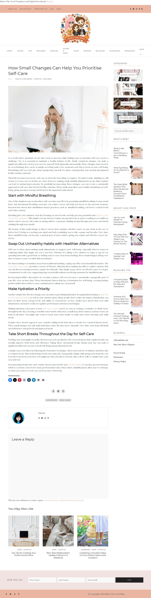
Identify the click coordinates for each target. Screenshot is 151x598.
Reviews (87, 51)
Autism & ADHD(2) (128, 118)
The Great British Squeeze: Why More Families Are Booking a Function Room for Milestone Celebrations (121, 191)
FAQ (52, 9)
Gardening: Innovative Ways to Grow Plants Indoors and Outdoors (93, 555)
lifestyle (51, 400)
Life (30, 51)
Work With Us (40, 9)
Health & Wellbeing (23, 79)
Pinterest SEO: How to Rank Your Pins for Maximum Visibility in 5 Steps (121, 300)
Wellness (41, 51)
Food (76, 51)
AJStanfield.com (121, 340)
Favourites (115, 51)
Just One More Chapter (124, 344)
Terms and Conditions (135, 594)
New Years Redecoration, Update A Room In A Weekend (58, 555)
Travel (20, 51)
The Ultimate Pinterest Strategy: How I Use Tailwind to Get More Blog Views (121, 318)
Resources (130, 51)
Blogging (100, 51)
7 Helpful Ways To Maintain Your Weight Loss (121, 256)
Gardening (85, 550)
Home (19, 550)
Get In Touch (25, 9)
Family (10, 51)
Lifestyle (54, 51)
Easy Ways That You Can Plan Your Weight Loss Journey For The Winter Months (121, 239)
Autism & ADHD (66, 51)
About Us (12, 9)
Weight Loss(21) (128, 75)
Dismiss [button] (49, 1)
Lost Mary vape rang (18, 266)
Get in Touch (119, 353)
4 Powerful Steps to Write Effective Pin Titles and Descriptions (121, 283)
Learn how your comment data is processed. (64, 500)
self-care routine (51, 308)
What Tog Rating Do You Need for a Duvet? (121, 170)
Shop (59, 9)
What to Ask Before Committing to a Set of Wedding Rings (120, 153)
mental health (74, 364)
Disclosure (118, 357)
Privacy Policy (120, 361)
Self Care (65, 400)
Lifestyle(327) (128, 103)
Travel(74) (128, 89)
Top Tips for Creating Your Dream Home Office (23, 554)
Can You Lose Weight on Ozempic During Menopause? (120, 220)
